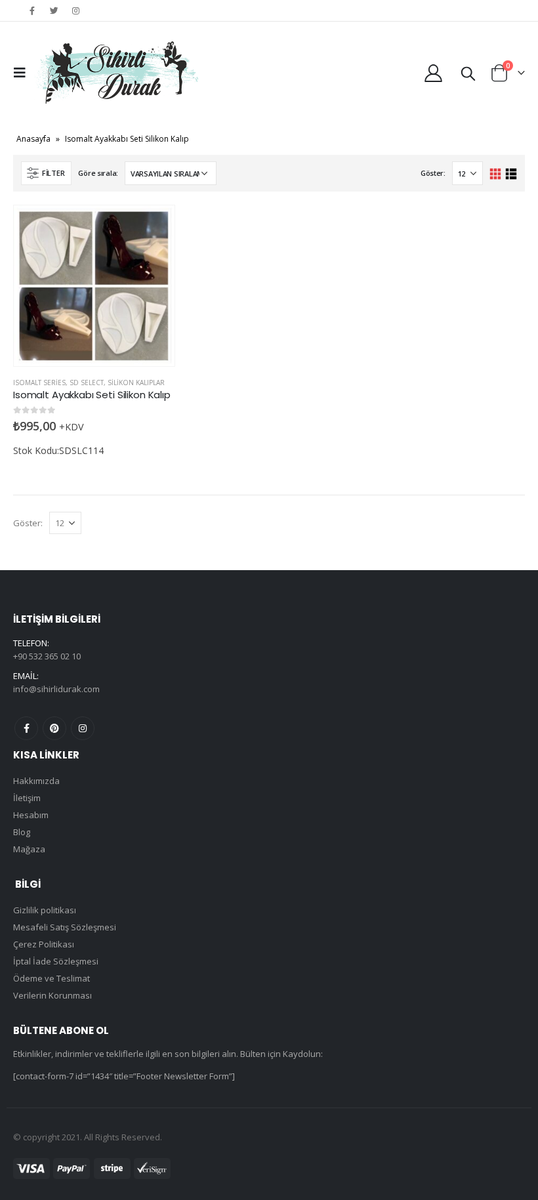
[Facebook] (32, 10)
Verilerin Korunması (52, 995)
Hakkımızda (36, 781)
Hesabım (31, 815)
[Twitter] (54, 10)
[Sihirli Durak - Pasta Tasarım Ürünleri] (116, 72)
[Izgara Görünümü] (495, 174)
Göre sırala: (98, 173)
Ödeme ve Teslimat (51, 978)
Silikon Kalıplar (136, 382)
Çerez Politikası (43, 944)
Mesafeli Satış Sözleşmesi (64, 927)
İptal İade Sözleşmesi (55, 961)
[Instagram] (76, 10)
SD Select (87, 382)
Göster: (433, 173)
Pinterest (54, 728)
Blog (21, 832)
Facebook (26, 728)
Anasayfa (33, 138)
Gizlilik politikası (44, 910)
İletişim (27, 798)
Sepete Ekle (153, 227)
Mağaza (29, 849)
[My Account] (433, 72)
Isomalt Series (39, 382)
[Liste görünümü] (511, 174)
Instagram (82, 728)
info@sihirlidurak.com (56, 689)
